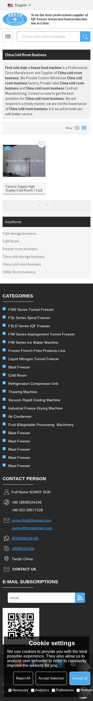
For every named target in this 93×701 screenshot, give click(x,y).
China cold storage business (24, 256)
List (77, 128)
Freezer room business (20, 248)
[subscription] (80, 598)
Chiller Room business (19, 272)
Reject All (23, 678)
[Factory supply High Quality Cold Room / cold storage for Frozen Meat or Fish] (24, 161)
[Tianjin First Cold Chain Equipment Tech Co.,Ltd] (15, 19)
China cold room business (22, 264)
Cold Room (11, 241)
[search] (85, 36)
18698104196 (23, 549)
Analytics (42, 690)
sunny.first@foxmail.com (31, 520)
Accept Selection (51, 678)
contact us (24, 569)
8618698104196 (25, 538)
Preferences (65, 690)
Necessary (20, 690)
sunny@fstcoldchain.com (32, 528)
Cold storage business (19, 233)
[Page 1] (39, 205)
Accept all (79, 678)
